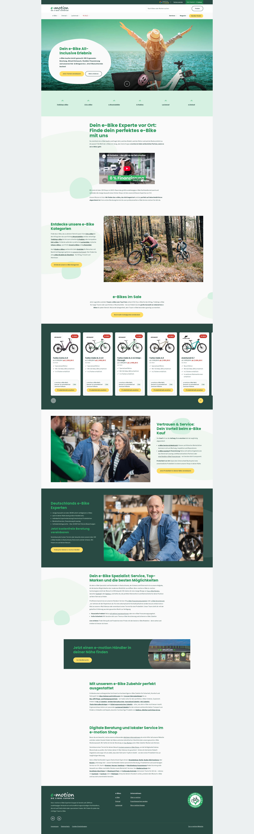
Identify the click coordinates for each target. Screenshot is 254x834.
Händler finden (196, 16)
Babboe (108, 594)
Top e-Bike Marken (153, 591)
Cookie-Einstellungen (79, 826)
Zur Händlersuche (82, 660)
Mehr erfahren (94, 74)
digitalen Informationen (132, 737)
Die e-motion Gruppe (137, 805)
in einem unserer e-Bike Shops (129, 747)
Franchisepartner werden (139, 801)
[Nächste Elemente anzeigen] (200, 400)
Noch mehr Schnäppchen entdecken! (127, 315)
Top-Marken (128, 743)
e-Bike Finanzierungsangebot (137, 601)
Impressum (55, 826)
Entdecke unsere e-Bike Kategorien (66, 265)
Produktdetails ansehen (65, 390)
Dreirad (64, 16)
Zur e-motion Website (195, 826)
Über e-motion (135, 797)
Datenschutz (65, 826)
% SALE (85, 16)
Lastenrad (74, 16)
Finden (197, 8)
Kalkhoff (99, 594)
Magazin (183, 16)
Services (172, 16)
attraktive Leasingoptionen (119, 614)
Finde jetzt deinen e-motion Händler (67, 550)
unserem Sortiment (79, 252)
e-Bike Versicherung (158, 601)
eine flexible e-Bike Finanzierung (169, 456)
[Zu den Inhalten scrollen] (127, 84)
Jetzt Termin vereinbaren (72, 74)
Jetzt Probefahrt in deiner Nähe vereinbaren (175, 471)
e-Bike (54, 16)
